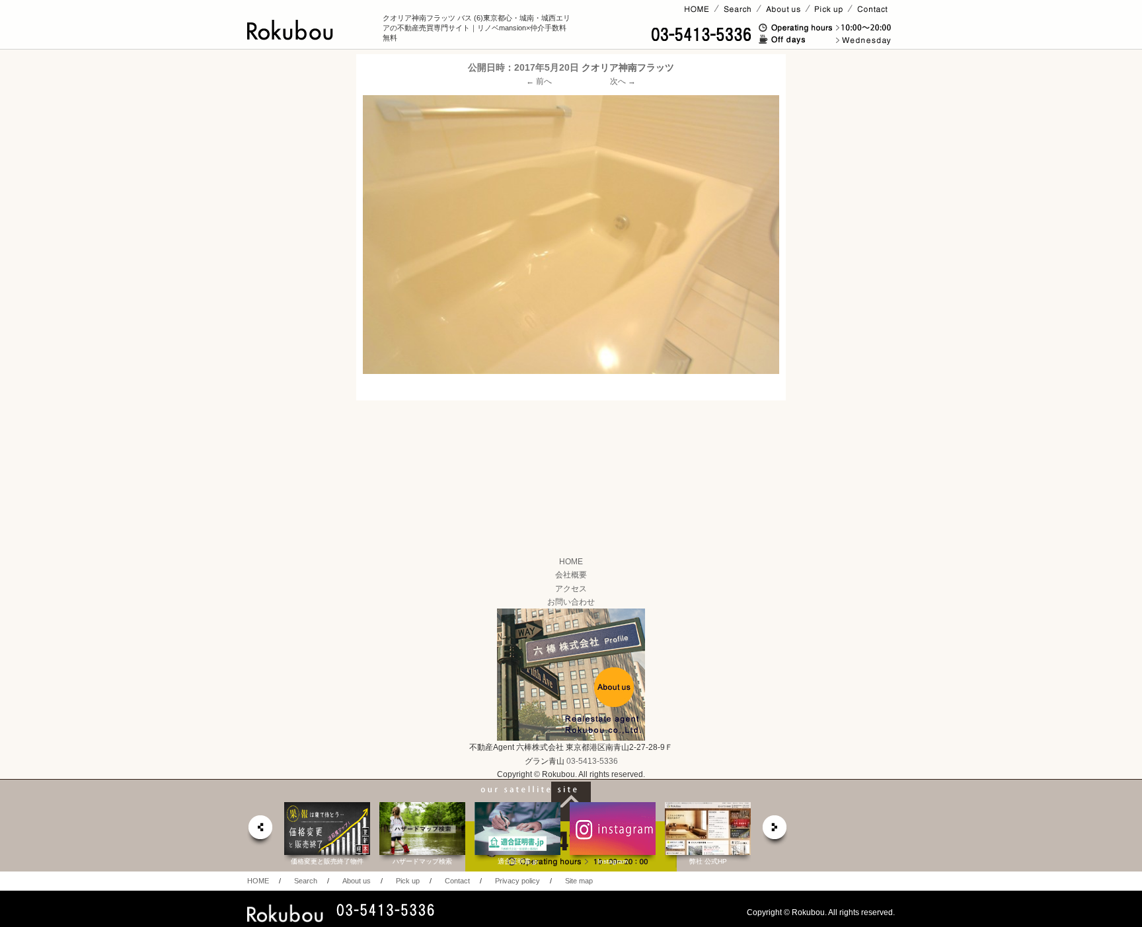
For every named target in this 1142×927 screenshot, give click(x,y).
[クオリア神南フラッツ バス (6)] (571, 234)
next (775, 830)
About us (356, 881)
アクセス (571, 588)
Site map (579, 881)
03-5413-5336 (592, 761)
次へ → (623, 81)
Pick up (408, 881)
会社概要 (571, 574)
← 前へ (539, 81)
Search (305, 881)
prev (259, 830)
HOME (571, 561)
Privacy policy (517, 881)
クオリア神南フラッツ (628, 67)
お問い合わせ (571, 602)
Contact (457, 881)
